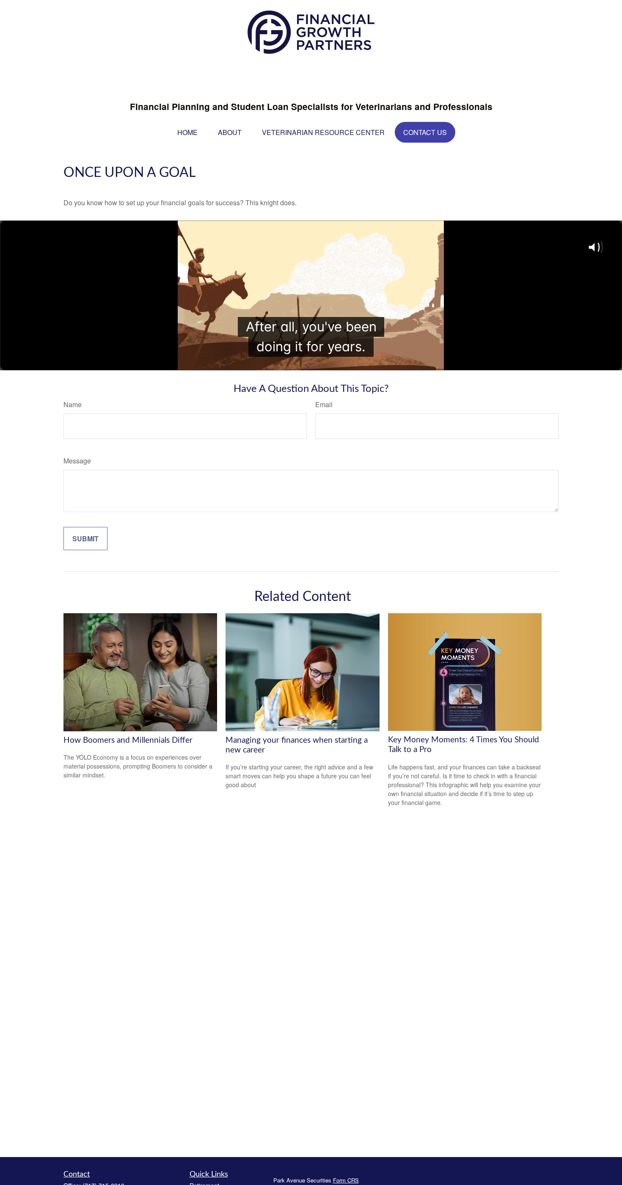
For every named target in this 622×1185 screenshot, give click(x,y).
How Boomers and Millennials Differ (128, 740)
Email (324, 404)
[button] (187, 132)
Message (77, 461)
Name (72, 404)
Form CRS (346, 1180)
